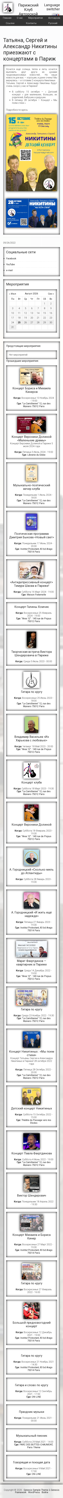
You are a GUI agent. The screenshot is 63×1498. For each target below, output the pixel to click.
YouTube (10, 264)
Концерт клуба (31, 782)
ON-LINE (36, 1396)
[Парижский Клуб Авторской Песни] (8, 12)
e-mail (9, 270)
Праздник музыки (31, 1412)
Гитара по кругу (31, 692)
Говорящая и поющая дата (31, 1462)
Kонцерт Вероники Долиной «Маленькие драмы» (31, 438)
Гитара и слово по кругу (31, 1385)
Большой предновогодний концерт (32, 1324)
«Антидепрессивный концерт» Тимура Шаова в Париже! (31, 584)
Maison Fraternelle (36, 594)
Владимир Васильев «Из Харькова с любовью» (31, 738)
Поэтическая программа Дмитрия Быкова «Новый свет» (31, 535)
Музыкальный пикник (31, 1435)
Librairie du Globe (36, 454)
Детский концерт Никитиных (31, 1108)
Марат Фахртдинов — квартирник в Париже (31, 962)
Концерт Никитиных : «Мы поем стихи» (31, 1053)
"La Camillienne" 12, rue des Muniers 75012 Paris (36, 405)
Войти (45, 1492)
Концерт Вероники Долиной (31, 824)
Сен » (51, 293)
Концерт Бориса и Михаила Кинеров (31, 390)
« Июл (12, 293)
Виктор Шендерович (31, 1195)
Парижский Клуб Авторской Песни (28, 12)
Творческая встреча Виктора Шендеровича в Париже (31, 653)
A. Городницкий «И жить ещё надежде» (31, 914)
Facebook (11, 258)
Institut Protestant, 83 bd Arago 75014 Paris (36, 550)
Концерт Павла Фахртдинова (31, 1153)
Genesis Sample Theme (36, 1490)
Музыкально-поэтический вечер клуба (31, 487)
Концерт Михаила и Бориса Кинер (31, 1236)
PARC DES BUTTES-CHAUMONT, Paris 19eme (36, 1446)
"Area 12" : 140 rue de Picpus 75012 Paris (36, 620)
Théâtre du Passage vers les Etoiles (36, 1121)
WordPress (34, 1492)
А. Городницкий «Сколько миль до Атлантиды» (31, 871)
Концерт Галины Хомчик (31, 607)
